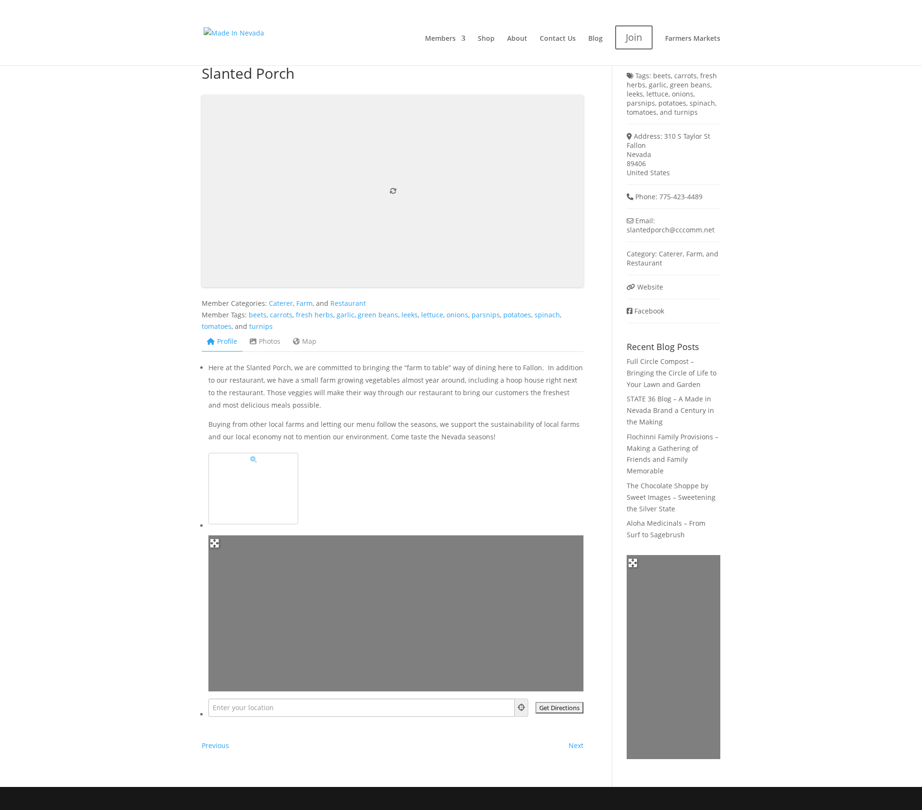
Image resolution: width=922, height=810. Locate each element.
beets (258, 314)
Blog (595, 39)
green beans (378, 314)
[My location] (521, 708)
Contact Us (558, 39)
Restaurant (348, 303)
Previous (215, 745)
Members (440, 39)
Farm (304, 303)
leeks (409, 314)
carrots (281, 314)
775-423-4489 (681, 196)
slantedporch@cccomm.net (671, 229)
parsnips (486, 314)
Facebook (649, 310)
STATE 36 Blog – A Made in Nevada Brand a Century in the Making (670, 410)
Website (650, 286)
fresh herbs (314, 314)
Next (576, 745)
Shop (486, 39)
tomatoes (216, 326)
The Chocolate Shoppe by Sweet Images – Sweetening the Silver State (671, 497)
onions (457, 314)
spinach (547, 314)
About (517, 39)
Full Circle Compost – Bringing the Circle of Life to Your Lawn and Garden (671, 373)
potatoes (517, 314)
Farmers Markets (692, 39)
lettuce (432, 314)
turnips (261, 326)
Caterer (281, 303)
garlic (345, 314)
